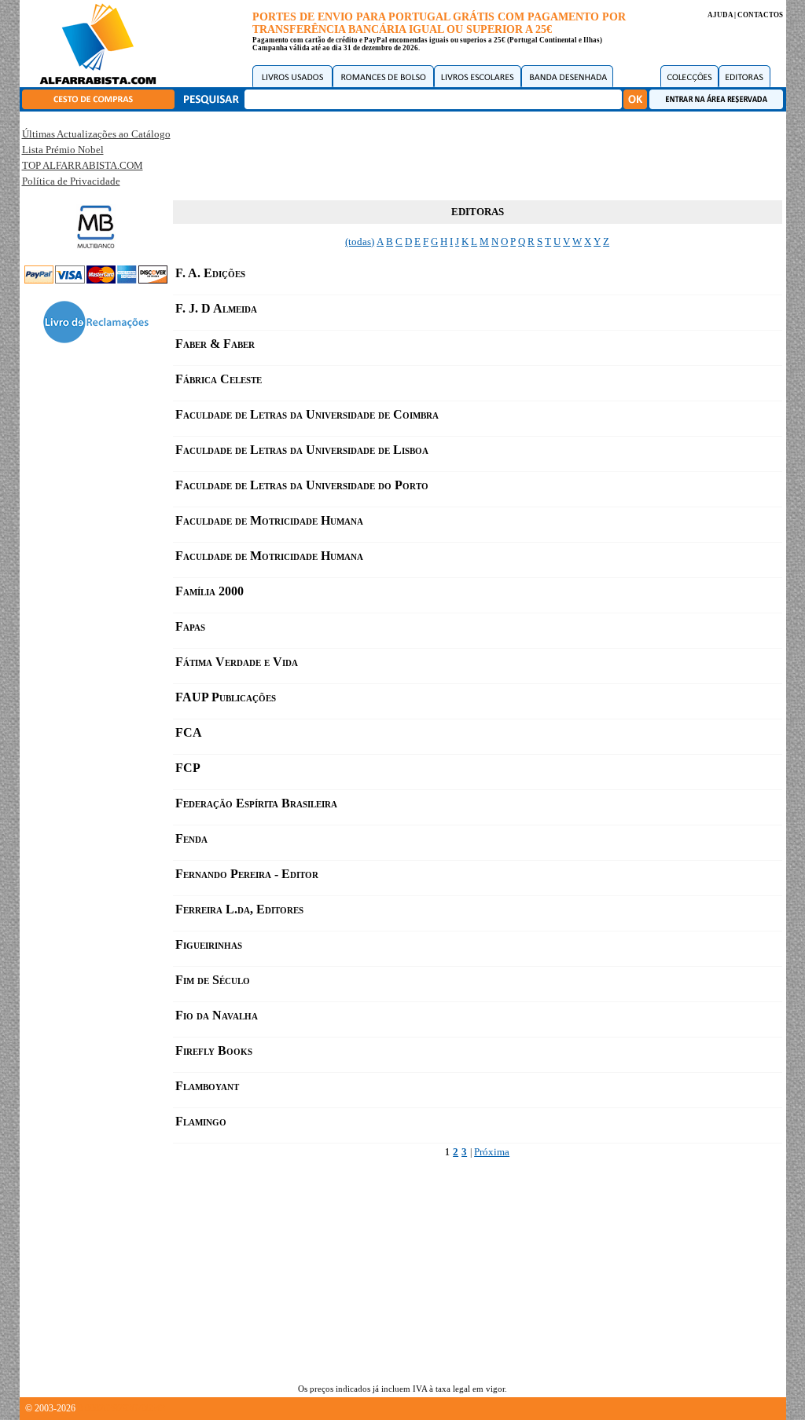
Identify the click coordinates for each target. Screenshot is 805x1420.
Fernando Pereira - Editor (246, 873)
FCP (187, 767)
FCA (188, 732)
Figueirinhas (208, 944)
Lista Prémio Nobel (63, 150)
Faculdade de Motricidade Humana (269, 520)
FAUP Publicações (225, 697)
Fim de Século (212, 979)
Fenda (191, 838)
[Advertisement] (477, 153)
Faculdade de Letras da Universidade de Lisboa (301, 449)
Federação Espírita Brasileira (256, 803)
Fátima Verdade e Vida (236, 661)
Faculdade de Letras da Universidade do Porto (301, 485)
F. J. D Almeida (216, 308)
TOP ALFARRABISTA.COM (82, 165)
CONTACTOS (760, 15)
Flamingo (200, 1121)
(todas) (359, 241)
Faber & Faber (215, 343)
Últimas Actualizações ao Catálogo (96, 134)
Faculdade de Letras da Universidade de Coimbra (307, 414)
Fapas (190, 626)
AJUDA (720, 15)
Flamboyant (207, 1085)
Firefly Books (213, 1050)
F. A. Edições (210, 273)
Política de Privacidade (71, 181)
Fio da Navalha (216, 1015)
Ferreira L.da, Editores (239, 909)
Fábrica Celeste (218, 379)
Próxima (491, 1152)
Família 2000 (209, 591)
